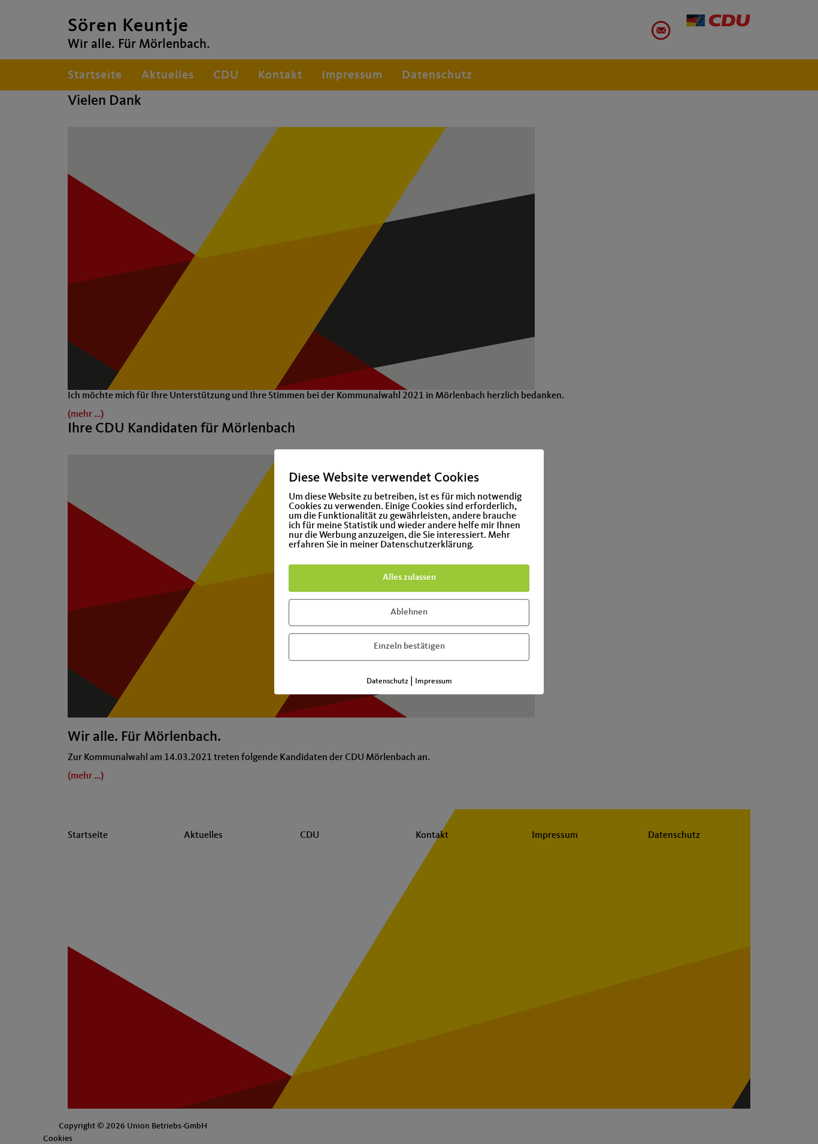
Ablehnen (409, 612)
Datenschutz (387, 681)
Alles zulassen (409, 577)
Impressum (433, 681)
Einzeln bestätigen (409, 646)
